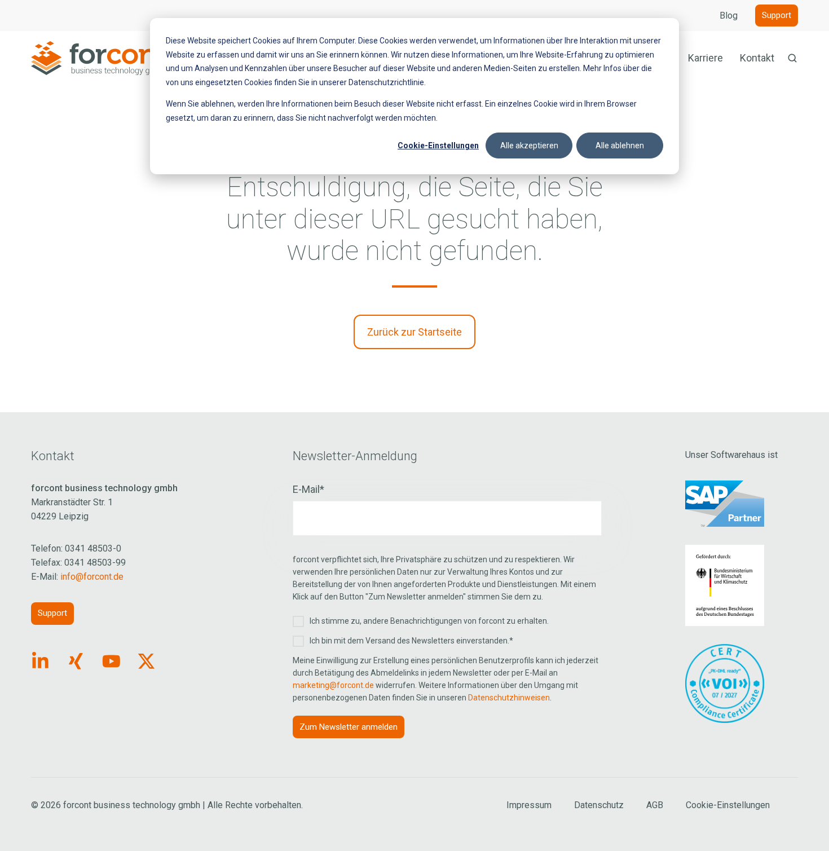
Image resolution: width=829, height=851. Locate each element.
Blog (729, 15)
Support (776, 15)
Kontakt (757, 58)
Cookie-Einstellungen (438, 145)
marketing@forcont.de (333, 685)
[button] (792, 58)
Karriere (705, 58)
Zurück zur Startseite (414, 332)
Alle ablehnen (620, 145)
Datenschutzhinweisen (509, 697)
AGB (654, 805)
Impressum (529, 805)
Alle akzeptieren (529, 145)
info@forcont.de (92, 576)
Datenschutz (599, 805)
